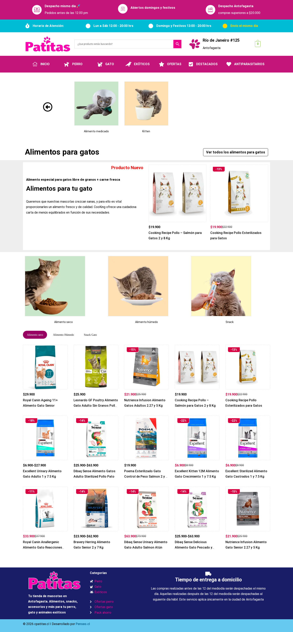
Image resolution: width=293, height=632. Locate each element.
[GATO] (99, 64)
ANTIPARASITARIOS (249, 64)
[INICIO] (35, 64)
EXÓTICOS (142, 64)
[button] (235, 152)
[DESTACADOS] (190, 64)
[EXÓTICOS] (128, 64)
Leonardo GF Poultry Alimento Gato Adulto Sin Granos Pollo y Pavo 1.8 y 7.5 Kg (96, 405)
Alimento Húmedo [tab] (63, 334)
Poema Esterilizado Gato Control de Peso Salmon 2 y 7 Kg (145, 476)
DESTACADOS (207, 64)
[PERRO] (66, 64)
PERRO (77, 64)
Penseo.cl (82, 624)
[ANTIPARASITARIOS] (228, 64)
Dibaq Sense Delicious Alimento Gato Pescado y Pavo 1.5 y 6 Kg (193, 547)
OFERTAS (174, 64)
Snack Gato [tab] (90, 334)
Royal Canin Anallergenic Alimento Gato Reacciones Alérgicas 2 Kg (42, 547)
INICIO (45, 64)
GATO (109, 64)
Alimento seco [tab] (35, 334)
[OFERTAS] (161, 64)
